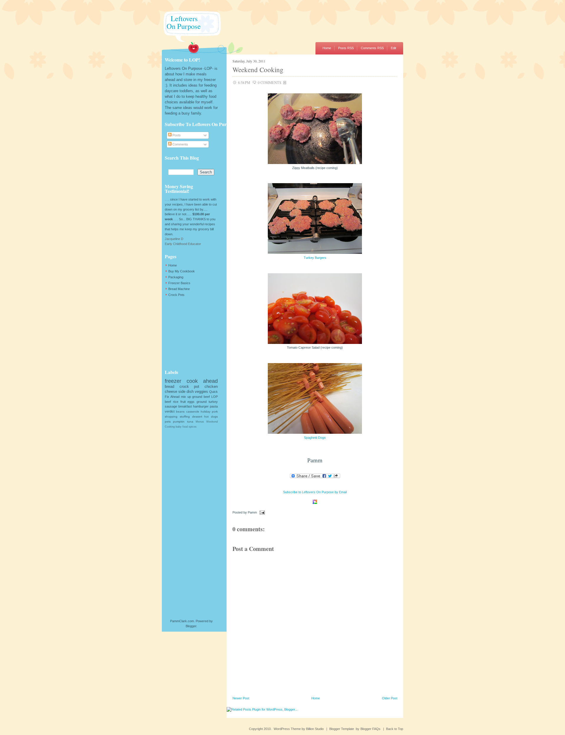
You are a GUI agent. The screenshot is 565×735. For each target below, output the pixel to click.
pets (168, 421)
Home (327, 48)
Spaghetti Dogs (315, 437)
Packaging (175, 277)
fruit (183, 401)
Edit (393, 48)
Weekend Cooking (257, 69)
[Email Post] (261, 512)
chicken (211, 386)
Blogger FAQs (370, 729)
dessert (197, 416)
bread (169, 386)
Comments (180, 144)
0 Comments (269, 82)
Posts (176, 135)
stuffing (185, 416)
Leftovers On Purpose (181, 22)
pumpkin (179, 421)
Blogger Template (341, 729)
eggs (191, 401)
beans (180, 411)
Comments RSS (372, 48)
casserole (192, 411)
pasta (214, 406)
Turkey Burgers (315, 257)
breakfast (185, 406)
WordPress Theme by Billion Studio (299, 729)
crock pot (190, 386)
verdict (170, 411)
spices (193, 426)
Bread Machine (179, 289)
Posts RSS (346, 48)
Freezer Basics (179, 283)
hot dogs (211, 416)
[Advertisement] (194, 333)
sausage (171, 406)
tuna (190, 421)
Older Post (389, 698)
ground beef (201, 396)
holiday (205, 411)
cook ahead (202, 381)
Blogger (191, 626)
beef (168, 401)
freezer (173, 381)
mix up (186, 396)
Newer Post (240, 698)
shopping (171, 416)
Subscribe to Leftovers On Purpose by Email (315, 492)
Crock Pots (176, 295)
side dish (186, 391)
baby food (182, 426)
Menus (200, 421)
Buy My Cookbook (181, 271)
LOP (214, 396)
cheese (171, 391)
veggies (201, 391)
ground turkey (207, 401)
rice (175, 401)
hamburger (201, 406)
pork (215, 411)
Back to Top (394, 729)
